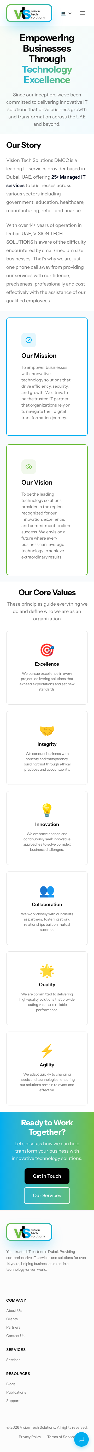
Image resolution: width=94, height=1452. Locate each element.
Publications (16, 1392)
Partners (13, 1327)
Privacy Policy (30, 1436)
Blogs (10, 1384)
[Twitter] (25, 1284)
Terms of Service (61, 1436)
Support (13, 1400)
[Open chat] (81, 1439)
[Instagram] (52, 1284)
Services (13, 1359)
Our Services (47, 1195)
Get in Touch (47, 1176)
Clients (12, 1319)
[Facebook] (11, 1284)
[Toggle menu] (82, 13)
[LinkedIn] (38, 1284)
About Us (14, 1310)
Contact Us (15, 1335)
